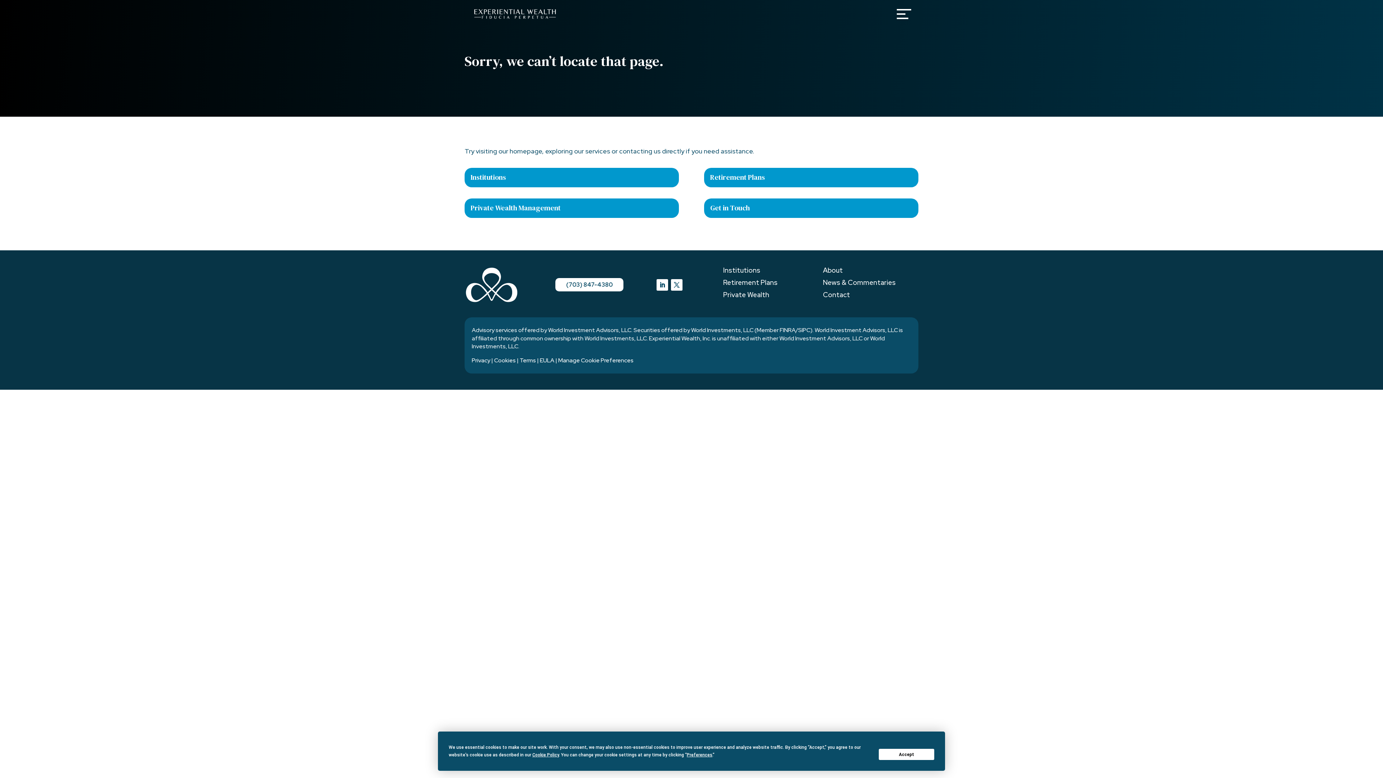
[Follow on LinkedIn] (662, 285)
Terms (528, 360)
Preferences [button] (699, 754)
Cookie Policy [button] (545, 754)
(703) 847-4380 (589, 285)
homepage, (527, 151)
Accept (906, 754)
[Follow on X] (676, 285)
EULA (547, 360)
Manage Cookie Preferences (596, 360)
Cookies (505, 360)
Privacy (481, 360)
